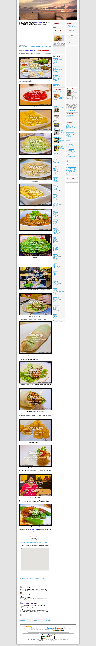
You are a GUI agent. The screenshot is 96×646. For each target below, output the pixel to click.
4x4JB (67, 124)
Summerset (55, 289)
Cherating (54, 186)
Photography (55, 267)
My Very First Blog (57, 129)
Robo (74, 91)
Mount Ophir (55, 248)
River (54, 274)
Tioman (54, 307)
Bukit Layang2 (55, 181)
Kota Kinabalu (55, 230)
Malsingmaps (55, 242)
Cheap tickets (55, 60)
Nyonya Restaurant (37, 578)
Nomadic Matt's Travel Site (57, 71)
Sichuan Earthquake (56, 283)
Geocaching (55, 205)
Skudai (54, 285)
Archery (54, 170)
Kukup (54, 234)
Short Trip (54, 282)
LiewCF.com (56, 162)
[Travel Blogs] (68, 628)
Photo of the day (56, 266)
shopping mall (55, 281)
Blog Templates (52, 640)
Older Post (47, 620)
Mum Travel (55, 68)
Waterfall (54, 314)
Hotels (54, 214)
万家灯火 (54, 86)
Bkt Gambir (55, 178)
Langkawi (54, 237)
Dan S (37, 639)
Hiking (54, 211)
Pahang (54, 259)
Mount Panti (55, 249)
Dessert (54, 196)
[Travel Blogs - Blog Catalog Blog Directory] (71, 145)
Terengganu (55, 302)
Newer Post (23, 620)
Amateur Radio (55, 169)
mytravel (54, 70)
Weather (54, 315)
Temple (54, 301)
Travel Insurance (69, 136)
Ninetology (55, 255)
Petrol (54, 265)
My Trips (73, 2)
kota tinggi (55, 231)
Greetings (54, 207)
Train (54, 308)
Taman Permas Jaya (56, 299)
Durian (54, 198)
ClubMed (54, 189)
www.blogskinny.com (70, 115)
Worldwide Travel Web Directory (58, 85)
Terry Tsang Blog (56, 75)
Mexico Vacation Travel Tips (58, 67)
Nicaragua (55, 254)
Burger (54, 182)
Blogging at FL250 (69, 126)
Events (54, 199)
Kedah (54, 224)
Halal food (55, 208)
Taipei (54, 293)
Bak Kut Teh (55, 171)
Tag (53, 292)
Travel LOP (55, 80)
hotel (54, 213)
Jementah (54, 220)
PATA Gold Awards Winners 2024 (61, 116)
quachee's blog (57, 137)
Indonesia (54, 215)
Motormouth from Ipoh (70, 132)
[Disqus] (34, 601)
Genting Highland (56, 204)
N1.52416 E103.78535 (23, 51)
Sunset (54, 290)
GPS (54, 206)
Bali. (54, 173)
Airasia (54, 168)
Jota (53, 223)
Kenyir (54, 225)
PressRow (49, 639)
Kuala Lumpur (55, 232)
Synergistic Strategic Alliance (58, 291)
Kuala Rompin (55, 233)
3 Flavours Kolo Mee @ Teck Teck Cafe (61, 124)
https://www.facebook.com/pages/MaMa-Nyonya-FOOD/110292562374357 (35, 542)
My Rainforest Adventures (57, 69)
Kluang (54, 228)
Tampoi (54, 300)
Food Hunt (24, 578)
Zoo (53, 317)
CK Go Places (55, 61)
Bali (53, 172)
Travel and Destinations (57, 78)
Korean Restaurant (56, 229)
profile (42, 24)
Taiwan (54, 294)
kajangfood (56, 106)
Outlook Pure (55, 258)
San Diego (55, 276)
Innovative (55, 216)
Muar (54, 250)
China (54, 187)
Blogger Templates (63, 639)
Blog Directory (68, 116)
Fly (53, 63)
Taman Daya (55, 297)
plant (54, 268)
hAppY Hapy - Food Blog (70, 127)
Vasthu (67, 137)
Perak (54, 264)
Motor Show (55, 247)
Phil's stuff (56, 153)
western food (55, 316)
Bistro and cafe (55, 177)
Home (36, 620)
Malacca (54, 241)
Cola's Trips (55, 62)
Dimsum (54, 197)
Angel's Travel (55, 58)
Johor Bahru (31, 578)
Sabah (54, 275)
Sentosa (54, 280)
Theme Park (55, 306)
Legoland (54, 238)
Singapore (55, 284)
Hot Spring (55, 212)
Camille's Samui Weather (57, 59)
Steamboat (55, 288)
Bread (54, 179)
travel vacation (55, 310)
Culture (54, 194)
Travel (42, 578)
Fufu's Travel (56, 145)
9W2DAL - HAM (69, 125)
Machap (54, 240)
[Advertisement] (28, 37)
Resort (54, 272)
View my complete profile (70, 110)
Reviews (54, 273)
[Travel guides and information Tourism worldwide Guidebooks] (71, 149)
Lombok (54, 239)
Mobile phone (55, 246)
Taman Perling (55, 298)
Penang (54, 263)
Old (53, 257)
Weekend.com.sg (56, 84)
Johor (27, 578)
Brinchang (55, 180)
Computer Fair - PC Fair (57, 190)
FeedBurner (71, 37)
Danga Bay (55, 195)
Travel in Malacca (56, 79)
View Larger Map (35, 571)
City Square (55, 188)
